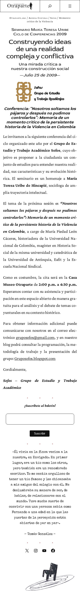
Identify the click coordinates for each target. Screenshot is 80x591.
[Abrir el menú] (70, 6)
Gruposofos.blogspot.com (35, 358)
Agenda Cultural (38, 17)
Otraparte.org (18, 17)
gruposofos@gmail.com (35, 337)
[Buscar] (50, 6)
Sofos (53, 17)
